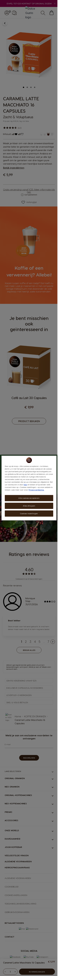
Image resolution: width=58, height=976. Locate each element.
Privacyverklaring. (36, 490)
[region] (28, 487)
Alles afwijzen (29, 506)
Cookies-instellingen (29, 513)
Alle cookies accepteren (28, 498)
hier (25, 485)
